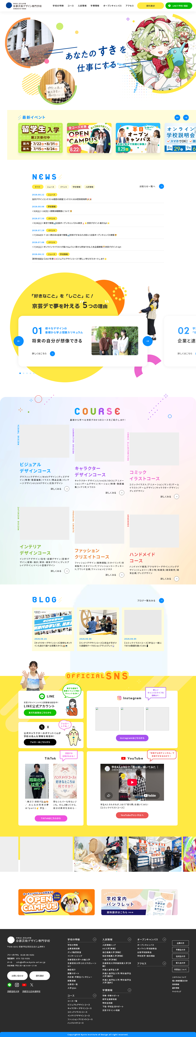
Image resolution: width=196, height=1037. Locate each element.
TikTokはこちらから (51, 818)
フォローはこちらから (40, 742)
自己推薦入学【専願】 (111, 952)
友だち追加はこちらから (40, 712)
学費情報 (107, 990)
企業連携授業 (74, 948)
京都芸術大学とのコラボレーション (82, 964)
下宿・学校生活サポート (113, 1006)
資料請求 (150, 5)
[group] (40, 138)
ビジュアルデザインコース (79, 1004)
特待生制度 (107, 1003)
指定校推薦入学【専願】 (112, 955)
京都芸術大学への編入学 (79, 959)
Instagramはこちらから (132, 738)
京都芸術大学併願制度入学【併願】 (116, 964)
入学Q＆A (72, 988)
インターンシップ (75, 955)
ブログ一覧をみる (146, 600)
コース (71, 995)
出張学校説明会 (144, 952)
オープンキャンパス (147, 939)
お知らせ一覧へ (147, 186)
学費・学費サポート (111, 995)
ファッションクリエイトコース (80, 1019)
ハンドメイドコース (76, 1022)
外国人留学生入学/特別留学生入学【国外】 (116, 981)
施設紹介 (72, 969)
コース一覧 (72, 1001)
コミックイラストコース (78, 1012)
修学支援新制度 (109, 999)
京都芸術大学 (13, 991)
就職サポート (73, 973)
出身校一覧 (73, 984)
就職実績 (72, 980)
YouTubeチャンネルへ (132, 815)
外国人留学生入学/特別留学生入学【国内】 (116, 975)
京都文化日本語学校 (31, 991)
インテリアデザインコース (79, 1015)
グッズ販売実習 (74, 952)
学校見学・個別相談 (146, 955)
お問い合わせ (17, 975)
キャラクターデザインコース (80, 1008)
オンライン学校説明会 (147, 948)
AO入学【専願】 (109, 948)
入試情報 (107, 939)
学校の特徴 (74, 939)
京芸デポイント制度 (111, 1010)
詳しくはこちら (39, 353)
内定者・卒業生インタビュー (80, 977)
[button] (177, 117)
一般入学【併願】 (109, 959)
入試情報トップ (109, 945)
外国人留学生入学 (110, 969)
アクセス (130, 5)
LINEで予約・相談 (180, 5)
